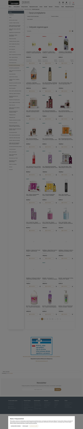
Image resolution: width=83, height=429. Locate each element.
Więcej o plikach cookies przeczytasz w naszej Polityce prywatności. (23, 423)
